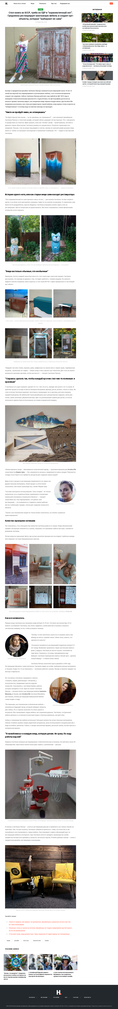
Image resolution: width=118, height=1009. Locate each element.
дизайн (16, 940)
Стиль (40, 9)
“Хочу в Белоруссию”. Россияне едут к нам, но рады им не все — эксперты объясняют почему (97, 65)
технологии (37, 940)
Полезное (42, 3)
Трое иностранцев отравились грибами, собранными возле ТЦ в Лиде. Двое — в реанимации (95, 46)
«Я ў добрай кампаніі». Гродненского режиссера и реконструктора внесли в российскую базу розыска (95, 26)
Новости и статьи (20, 3)
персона (26, 940)
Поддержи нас (65, 3)
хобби (47, 940)
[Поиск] (105, 3)
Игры (32, 3)
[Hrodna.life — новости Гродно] (6, 3)
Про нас (54, 3)
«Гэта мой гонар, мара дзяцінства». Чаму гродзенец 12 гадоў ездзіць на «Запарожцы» (39, 934)
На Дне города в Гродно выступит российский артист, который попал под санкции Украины (97, 83)
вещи (8, 940)
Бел (111, 3)
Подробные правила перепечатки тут (101, 1006)
